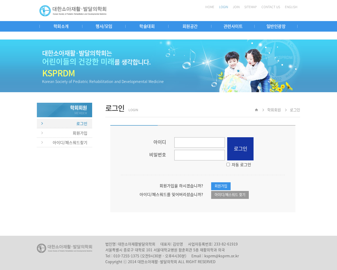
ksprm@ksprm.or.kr (221, 255)
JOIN (236, 6)
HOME (209, 6)
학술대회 (147, 26)
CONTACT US (270, 6)
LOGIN (223, 6)
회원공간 (190, 26)
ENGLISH (291, 6)
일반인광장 (276, 26)
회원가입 (80, 133)
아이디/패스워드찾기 (70, 142)
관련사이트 (233, 26)
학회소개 (61, 26)
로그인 (81, 123)
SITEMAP (250, 6)
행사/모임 (104, 26)
